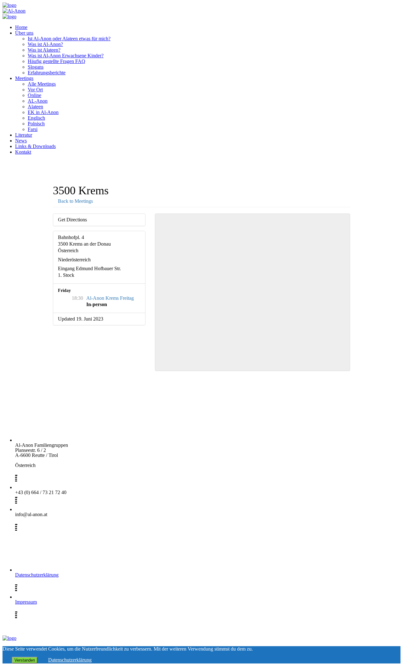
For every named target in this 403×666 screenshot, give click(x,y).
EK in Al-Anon (43, 112)
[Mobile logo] (9, 638)
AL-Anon (38, 101)
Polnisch (36, 123)
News (21, 140)
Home (21, 27)
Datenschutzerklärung (37, 575)
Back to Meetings (75, 201)
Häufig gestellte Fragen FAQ (56, 61)
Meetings (24, 78)
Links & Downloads (35, 146)
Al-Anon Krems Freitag (110, 298)
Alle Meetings (42, 84)
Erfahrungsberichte (46, 72)
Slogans (35, 67)
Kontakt (23, 152)
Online (34, 95)
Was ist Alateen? (44, 50)
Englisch (36, 118)
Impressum (26, 602)
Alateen (35, 106)
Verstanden (24, 660)
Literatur (23, 135)
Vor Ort (35, 89)
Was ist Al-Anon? (45, 44)
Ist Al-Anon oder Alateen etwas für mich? (69, 38)
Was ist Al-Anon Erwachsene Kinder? (66, 55)
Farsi (32, 129)
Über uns (24, 33)
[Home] (9, 5)
